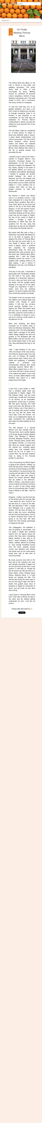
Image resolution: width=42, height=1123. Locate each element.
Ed (31, 609)
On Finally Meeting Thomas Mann (22, 32)
